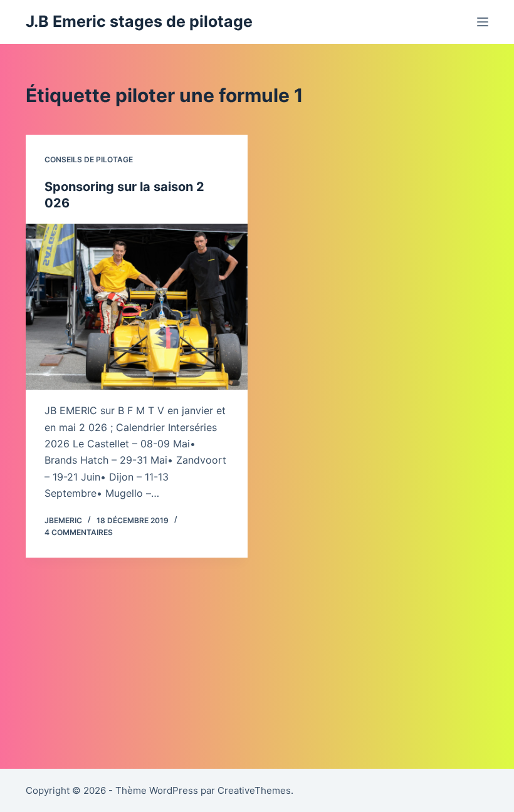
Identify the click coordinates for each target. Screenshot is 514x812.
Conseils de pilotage (89, 159)
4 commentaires (79, 532)
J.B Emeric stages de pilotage (139, 21)
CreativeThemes (254, 790)
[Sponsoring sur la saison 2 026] (137, 307)
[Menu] (482, 22)
